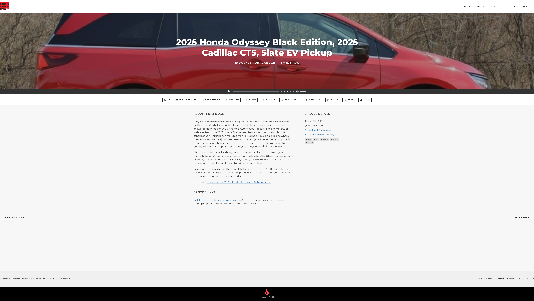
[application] (267, 91)
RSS (168, 100)
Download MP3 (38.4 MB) (321, 134)
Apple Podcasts (187, 100)
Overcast (270, 100)
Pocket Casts (291, 100)
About (466, 6)
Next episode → (523, 217)
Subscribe (528, 6)
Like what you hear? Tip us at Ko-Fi (218, 200)
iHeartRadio (314, 100)
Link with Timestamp (319, 130)
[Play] (229, 91)
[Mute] (297, 91)
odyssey (335, 139)
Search (505, 6)
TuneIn (350, 100)
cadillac (325, 139)
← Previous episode (13, 217)
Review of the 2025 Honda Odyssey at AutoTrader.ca (239, 182)
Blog (516, 6)
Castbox (234, 100)
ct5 (316, 139)
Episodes (478, 6)
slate (309, 139)
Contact (492, 6)
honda (310, 143)
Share (367, 100)
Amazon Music (213, 100)
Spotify (334, 100)
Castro (252, 100)
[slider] (303, 91)
